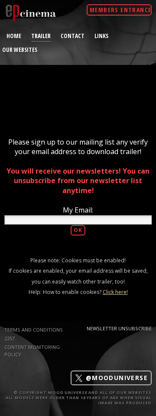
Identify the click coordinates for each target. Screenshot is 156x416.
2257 (9, 338)
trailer (41, 35)
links (101, 36)
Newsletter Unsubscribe (119, 328)
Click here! (115, 292)
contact (72, 36)
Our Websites (19, 49)
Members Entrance (120, 10)
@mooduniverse (115, 378)
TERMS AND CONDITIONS (33, 329)
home (13, 36)
